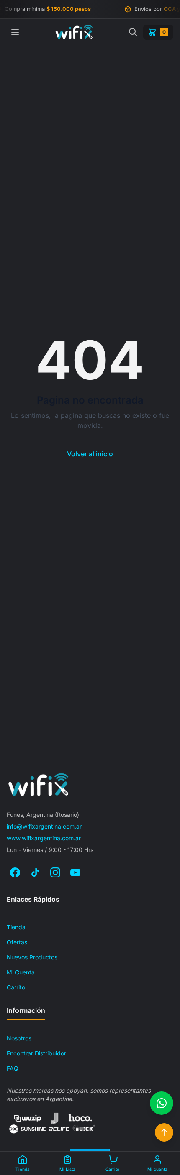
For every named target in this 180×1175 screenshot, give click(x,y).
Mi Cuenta (21, 972)
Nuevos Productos (32, 957)
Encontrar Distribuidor (36, 1053)
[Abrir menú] (15, 32)
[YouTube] (75, 872)
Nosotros (19, 1038)
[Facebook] (15, 872)
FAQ (12, 1068)
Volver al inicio (90, 454)
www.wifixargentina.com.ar (44, 838)
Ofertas (17, 942)
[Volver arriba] (164, 1132)
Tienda (16, 927)
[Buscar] (133, 32)
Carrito (16, 987)
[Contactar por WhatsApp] (161, 1103)
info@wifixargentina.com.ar (44, 826)
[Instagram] (55, 872)
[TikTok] (35, 872)
